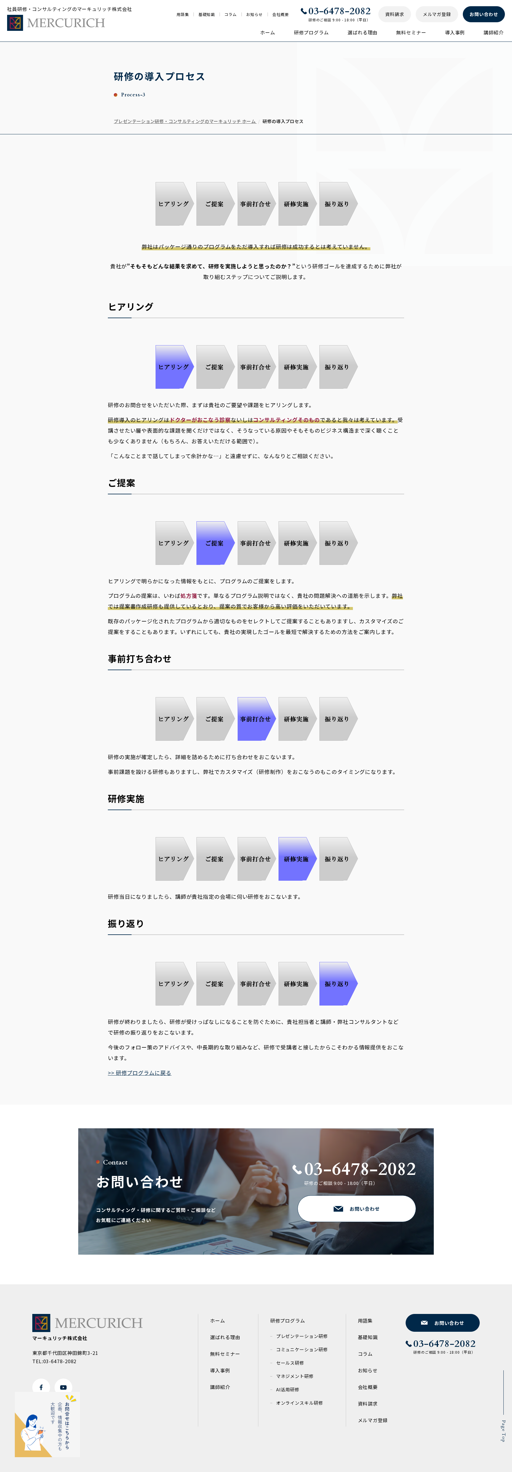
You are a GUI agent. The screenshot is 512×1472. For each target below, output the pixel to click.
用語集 (183, 14)
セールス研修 (290, 1363)
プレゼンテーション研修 (302, 1336)
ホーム (267, 32)
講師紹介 (494, 32)
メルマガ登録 (373, 1420)
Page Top (503, 1431)
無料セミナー (411, 32)
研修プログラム (311, 32)
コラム (230, 14)
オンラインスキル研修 (299, 1403)
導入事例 (455, 32)
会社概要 (280, 14)
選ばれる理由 (362, 32)
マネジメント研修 (295, 1376)
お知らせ (254, 14)
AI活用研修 (288, 1389)
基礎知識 (207, 14)
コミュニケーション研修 (302, 1349)
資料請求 (368, 1403)
